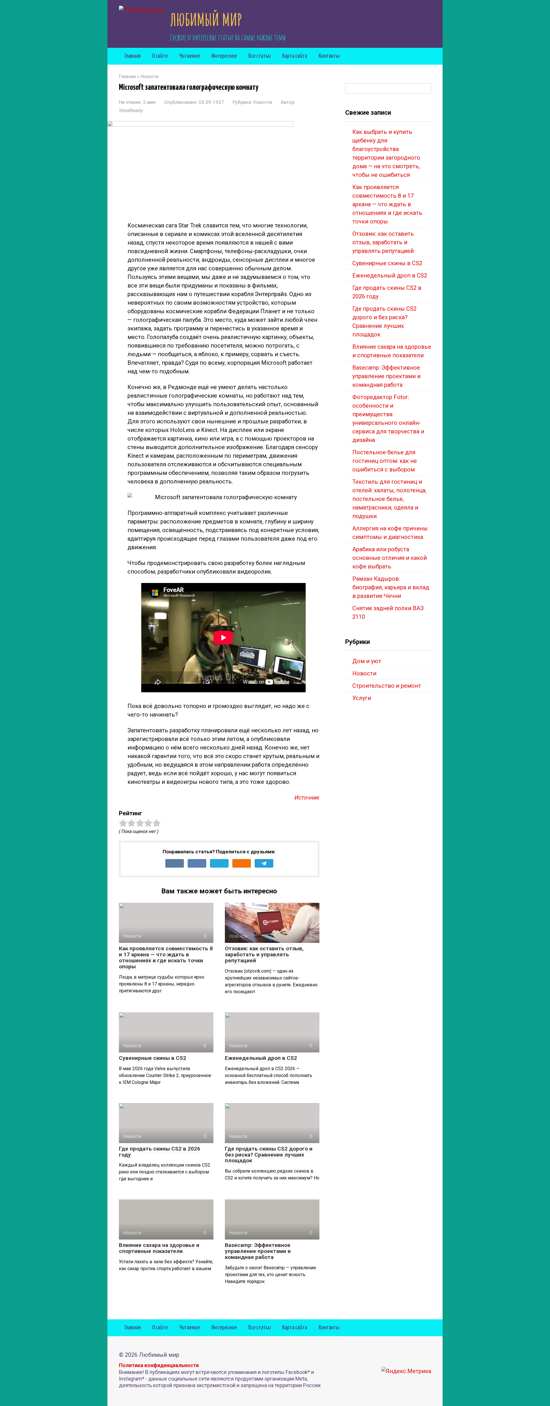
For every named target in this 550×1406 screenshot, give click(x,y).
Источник (306, 797)
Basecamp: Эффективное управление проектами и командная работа (258, 1251)
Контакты (329, 56)
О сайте (160, 56)
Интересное (224, 56)
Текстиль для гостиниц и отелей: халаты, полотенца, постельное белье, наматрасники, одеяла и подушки (389, 498)
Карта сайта (294, 56)
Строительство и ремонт (386, 685)
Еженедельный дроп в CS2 (261, 1058)
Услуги (361, 698)
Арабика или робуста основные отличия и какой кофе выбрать (389, 558)
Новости (262, 102)
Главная (133, 56)
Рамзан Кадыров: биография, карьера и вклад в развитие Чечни (390, 587)
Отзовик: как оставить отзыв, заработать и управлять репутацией (264, 954)
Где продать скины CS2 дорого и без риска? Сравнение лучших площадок (269, 1154)
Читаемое (189, 56)
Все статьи (259, 56)
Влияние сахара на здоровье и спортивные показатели (159, 1248)
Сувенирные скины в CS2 (152, 1058)
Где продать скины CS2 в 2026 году (159, 1151)
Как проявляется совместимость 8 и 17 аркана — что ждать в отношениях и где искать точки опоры (166, 957)
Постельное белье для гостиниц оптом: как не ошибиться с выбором (384, 461)
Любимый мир (206, 19)
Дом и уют (366, 661)
